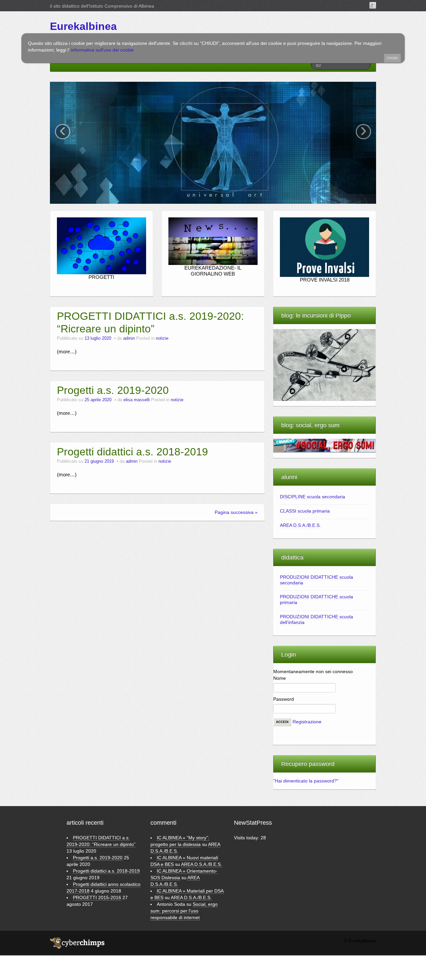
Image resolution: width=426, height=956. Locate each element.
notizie (162, 338)
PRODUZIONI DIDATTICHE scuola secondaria (316, 579)
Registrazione (307, 721)
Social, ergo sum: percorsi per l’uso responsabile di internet (184, 910)
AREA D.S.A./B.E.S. (300, 525)
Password (283, 699)
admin (129, 338)
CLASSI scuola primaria (305, 511)
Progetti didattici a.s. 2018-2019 (132, 452)
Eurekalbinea (83, 26)
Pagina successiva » (236, 512)
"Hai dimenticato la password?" (305, 780)
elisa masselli (137, 400)
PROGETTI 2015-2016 (97, 897)
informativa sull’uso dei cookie (102, 50)
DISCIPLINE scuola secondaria (312, 496)
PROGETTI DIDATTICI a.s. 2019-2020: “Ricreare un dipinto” (150, 322)
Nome (279, 678)
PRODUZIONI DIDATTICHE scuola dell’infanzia (316, 619)
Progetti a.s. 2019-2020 (113, 390)
